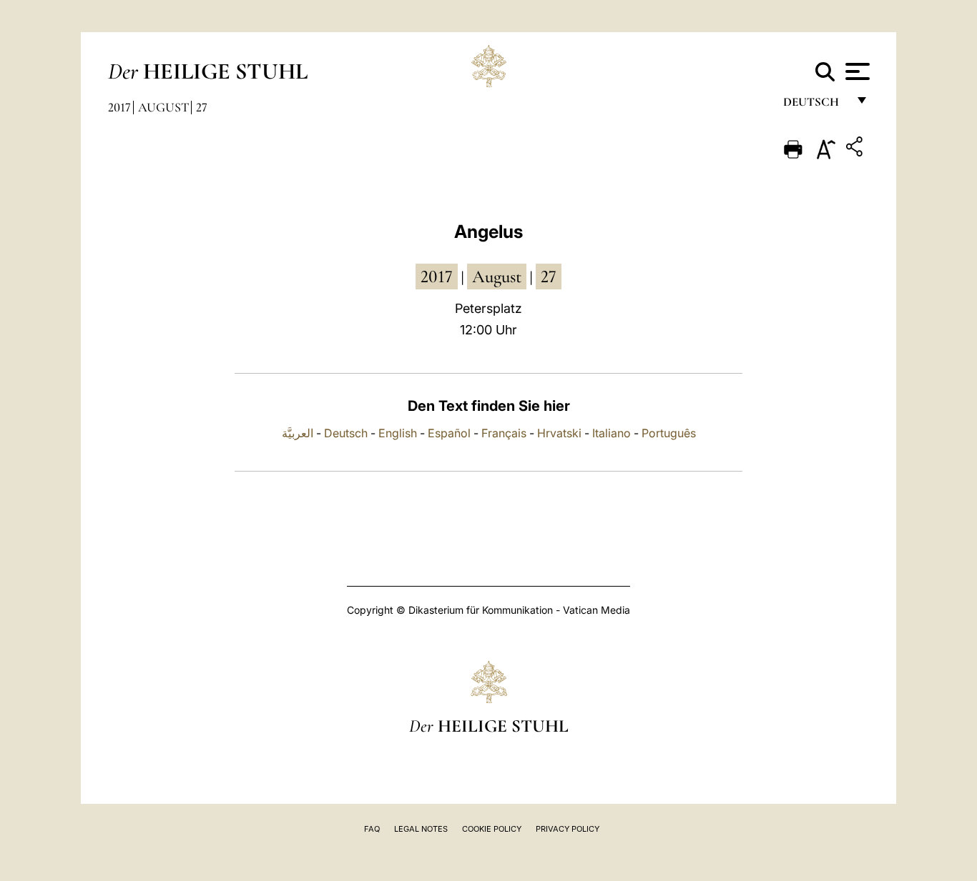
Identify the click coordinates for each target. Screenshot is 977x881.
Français (503, 433)
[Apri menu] (856, 71)
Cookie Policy (491, 829)
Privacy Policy (567, 829)
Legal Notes (421, 829)
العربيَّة (297, 433)
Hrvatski (559, 433)
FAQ (372, 829)
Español (449, 433)
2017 (119, 107)
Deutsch (815, 105)
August (163, 107)
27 (201, 107)
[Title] (856, 148)
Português (669, 433)
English (397, 433)
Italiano (611, 433)
